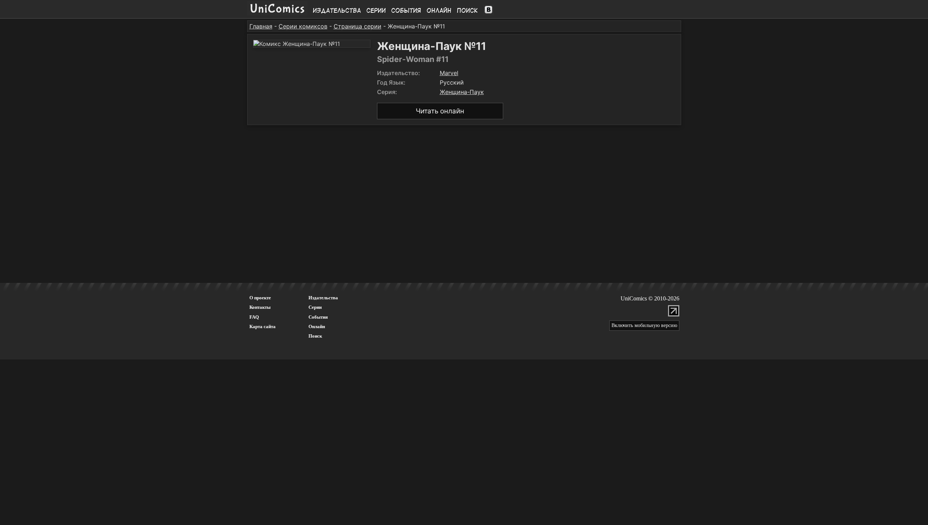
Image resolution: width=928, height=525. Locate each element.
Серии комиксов (303, 26)
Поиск (467, 10)
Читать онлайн (440, 111)
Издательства (337, 10)
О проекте (260, 297)
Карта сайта (262, 326)
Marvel (449, 73)
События (406, 10)
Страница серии (357, 26)
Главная (260, 26)
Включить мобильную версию (644, 325)
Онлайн (439, 10)
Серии (376, 10)
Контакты (260, 307)
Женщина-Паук (462, 92)
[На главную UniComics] (277, 13)
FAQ (254, 317)
